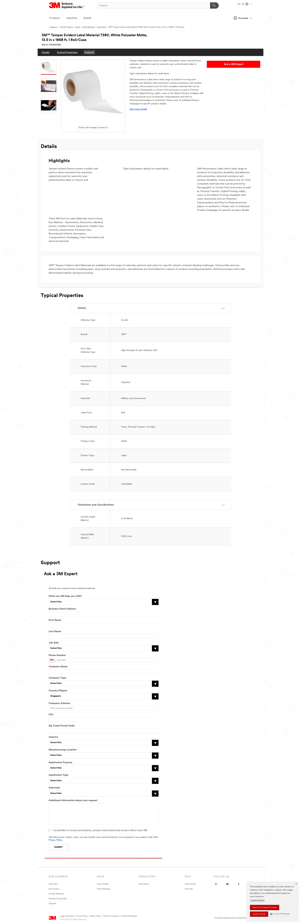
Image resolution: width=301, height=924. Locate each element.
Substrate (54, 788)
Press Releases (103, 889)
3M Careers (54, 889)
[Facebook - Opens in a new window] (238, 884)
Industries (71, 18)
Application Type (58, 775)
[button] (279, 914)
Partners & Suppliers (58, 899)
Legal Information (67, 916)
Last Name (55, 631)
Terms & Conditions (111, 916)
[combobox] (52, 660)
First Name (55, 620)
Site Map (189, 889)
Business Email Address (62, 609)
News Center (103, 884)
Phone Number (57, 655)
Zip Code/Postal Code (62, 726)
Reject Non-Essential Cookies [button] (265, 907)
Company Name (58, 666)
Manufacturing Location (63, 750)
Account (243, 18)
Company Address (59, 703)
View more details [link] (138, 109)
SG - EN (241, 4)
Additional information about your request (73, 800)
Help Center (190, 884)
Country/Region (58, 690)
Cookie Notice (257, 900)
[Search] (214, 5)
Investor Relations (56, 894)
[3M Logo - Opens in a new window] (66, 5)
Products (55, 18)
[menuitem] (45, 52)
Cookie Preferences (129, 916)
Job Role (54, 643)
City (51, 714)
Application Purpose (60, 762)
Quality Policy (95, 916)
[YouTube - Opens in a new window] (227, 884)
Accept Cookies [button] (259, 914)
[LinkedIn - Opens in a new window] (216, 884)
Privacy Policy (55, 840)
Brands (87, 18)
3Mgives (52, 904)
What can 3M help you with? (65, 596)
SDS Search (144, 884)
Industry (53, 737)
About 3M (53, 884)
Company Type (57, 678)
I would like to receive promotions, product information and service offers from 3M (100, 830)
